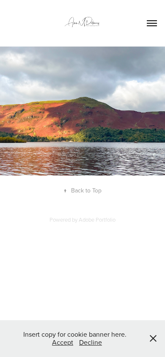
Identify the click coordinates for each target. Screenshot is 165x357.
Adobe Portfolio (97, 219)
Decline (90, 342)
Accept (62, 342)
